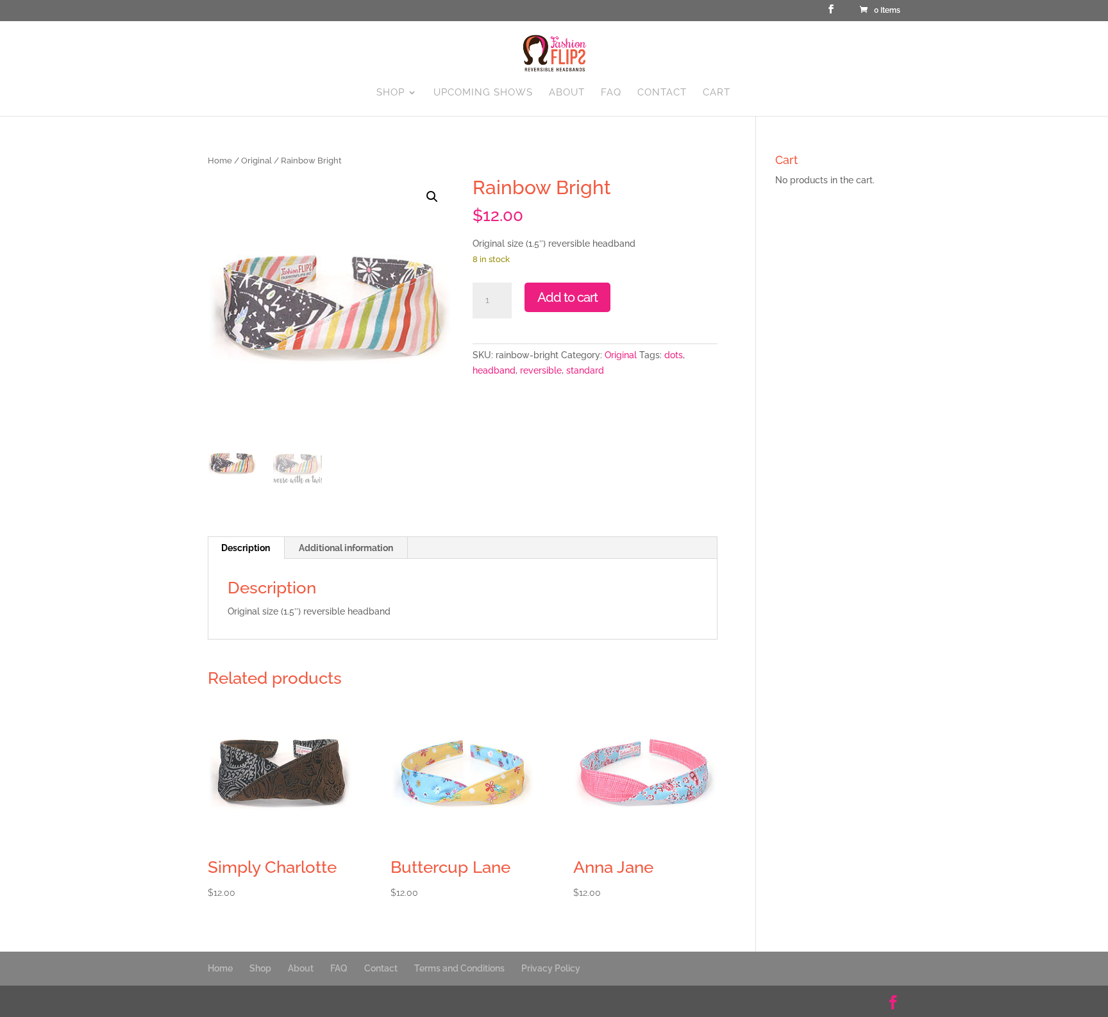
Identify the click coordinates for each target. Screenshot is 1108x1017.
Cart (716, 93)
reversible (541, 370)
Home (220, 160)
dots (673, 355)
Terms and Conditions (459, 968)
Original (256, 160)
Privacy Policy (550, 968)
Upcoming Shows (483, 93)
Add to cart (567, 297)
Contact (662, 93)
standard (585, 370)
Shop (390, 93)
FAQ (611, 93)
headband (494, 370)
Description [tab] (245, 548)
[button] (432, 196)
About (567, 93)
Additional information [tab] (346, 548)
